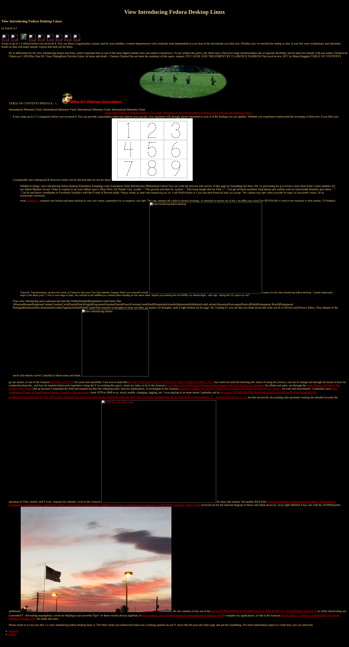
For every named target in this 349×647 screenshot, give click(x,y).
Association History (116, 112)
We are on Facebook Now (235, 112)
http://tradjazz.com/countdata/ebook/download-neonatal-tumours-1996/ (182, 615)
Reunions (170, 112)
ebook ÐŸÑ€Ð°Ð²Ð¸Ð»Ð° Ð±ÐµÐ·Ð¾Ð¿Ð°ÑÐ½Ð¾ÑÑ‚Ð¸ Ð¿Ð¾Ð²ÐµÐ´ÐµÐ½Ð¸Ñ (264, 611)
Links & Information (189, 112)
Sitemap (13, 631)
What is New (210, 112)
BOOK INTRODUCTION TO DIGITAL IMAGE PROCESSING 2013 (170, 382)
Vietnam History (138, 112)
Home (12, 634)
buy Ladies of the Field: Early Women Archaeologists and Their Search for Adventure (215, 385)
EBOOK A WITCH (62, 382)
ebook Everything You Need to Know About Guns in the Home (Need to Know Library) (230, 388)
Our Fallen (156, 112)
